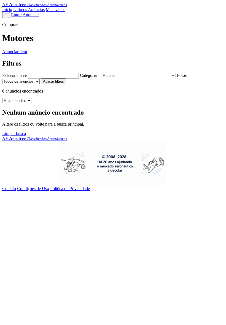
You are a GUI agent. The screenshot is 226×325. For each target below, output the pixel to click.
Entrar (16, 14)
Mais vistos (55, 9)
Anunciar (31, 14)
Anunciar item (14, 51)
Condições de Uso (33, 188)
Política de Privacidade (70, 188)
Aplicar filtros (53, 81)
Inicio (7, 9)
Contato (9, 188)
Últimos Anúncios (29, 9)
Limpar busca (14, 133)
